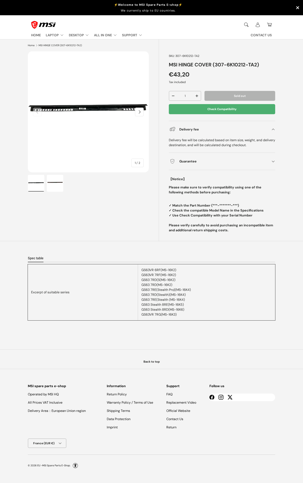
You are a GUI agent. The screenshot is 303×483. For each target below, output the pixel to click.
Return (171, 427)
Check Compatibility (222, 109)
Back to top (151, 361)
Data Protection (118, 419)
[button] (269, 24)
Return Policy (117, 394)
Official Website (178, 411)
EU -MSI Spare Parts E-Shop (53, 465)
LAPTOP (52, 35)
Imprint (112, 427)
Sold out (240, 96)
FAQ (169, 394)
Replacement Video (181, 402)
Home (31, 45)
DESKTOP (76, 35)
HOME (36, 35)
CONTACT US (261, 35)
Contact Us (174, 419)
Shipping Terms (118, 411)
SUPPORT (129, 35)
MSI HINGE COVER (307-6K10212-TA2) (60, 45)
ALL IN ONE (103, 35)
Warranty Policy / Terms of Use (130, 402)
